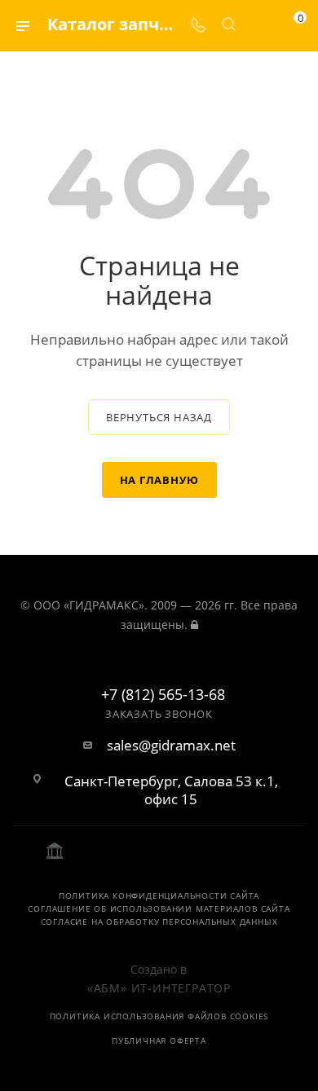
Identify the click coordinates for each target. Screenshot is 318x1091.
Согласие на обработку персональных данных (159, 921)
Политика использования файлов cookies (159, 1016)
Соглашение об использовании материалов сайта (158, 908)
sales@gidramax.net (171, 745)
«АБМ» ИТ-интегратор (159, 988)
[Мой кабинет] (259, 25)
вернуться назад (159, 417)
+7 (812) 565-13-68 (163, 695)
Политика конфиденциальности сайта (159, 895)
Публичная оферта (159, 1040)
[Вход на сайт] (194, 624)
